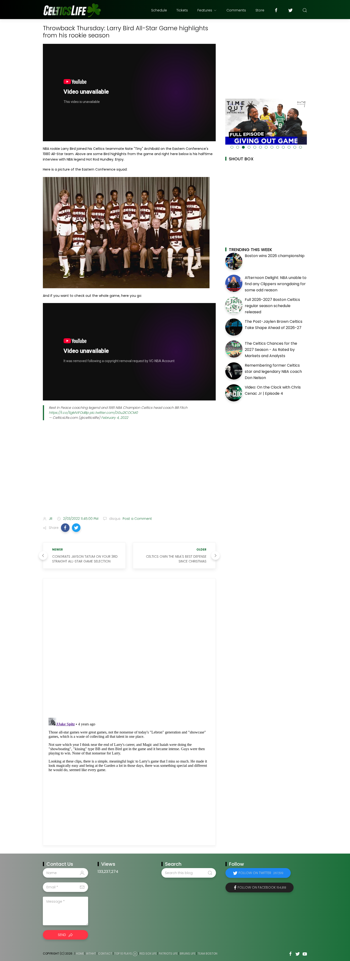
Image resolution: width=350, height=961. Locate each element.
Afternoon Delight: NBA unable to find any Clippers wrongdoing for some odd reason (275, 284)
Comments (236, 10)
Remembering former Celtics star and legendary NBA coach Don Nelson (273, 371)
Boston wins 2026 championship (275, 255)
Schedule (159, 10)
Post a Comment (137, 518)
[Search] (304, 10)
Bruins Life (187, 953)
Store (259, 10)
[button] (65, 527)
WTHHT (91, 953)
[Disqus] (129, 648)
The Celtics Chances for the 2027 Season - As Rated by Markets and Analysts (271, 349)
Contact (105, 953)
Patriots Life (168, 953)
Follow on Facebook (262, 887)
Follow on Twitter (261, 872)
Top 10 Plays (123, 953)
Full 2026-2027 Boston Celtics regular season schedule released (272, 305)
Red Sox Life (148, 953)
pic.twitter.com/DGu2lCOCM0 (114, 412)
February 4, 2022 (114, 417)
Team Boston (207, 953)
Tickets (182, 10)
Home (80, 953)
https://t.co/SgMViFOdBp (69, 412)
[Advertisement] (129, 475)
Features (204, 10)
